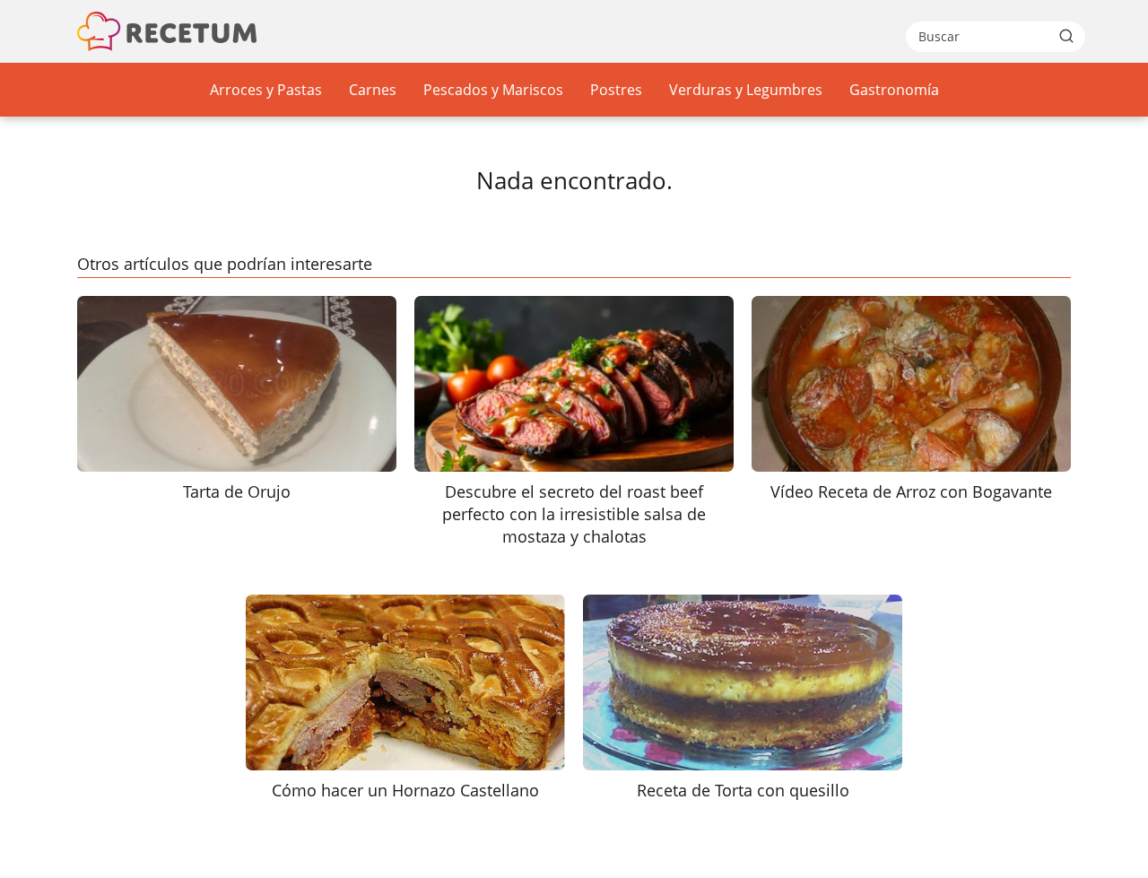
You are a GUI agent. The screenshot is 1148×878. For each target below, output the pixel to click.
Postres (616, 90)
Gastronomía (894, 90)
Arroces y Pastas (266, 90)
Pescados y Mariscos (493, 90)
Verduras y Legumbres (745, 90)
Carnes (372, 90)
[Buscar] (1066, 36)
